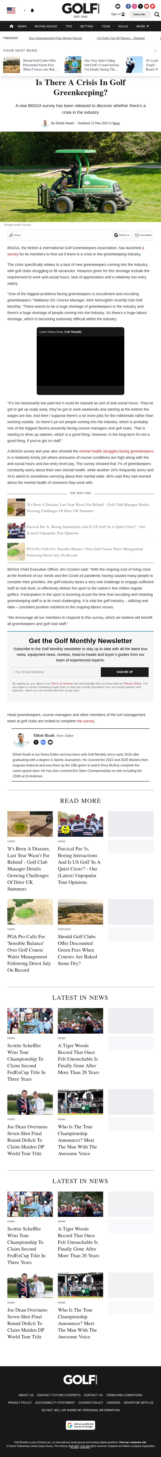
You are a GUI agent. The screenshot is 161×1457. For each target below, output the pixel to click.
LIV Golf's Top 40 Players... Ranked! (121, 38)
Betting (86, 26)
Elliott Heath (65, 123)
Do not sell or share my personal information (81, 1410)
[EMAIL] (51, 742)
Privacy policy (20, 1402)
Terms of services (62, 683)
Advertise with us (138, 1402)
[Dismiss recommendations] (155, 50)
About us (26, 1395)
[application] (81, 361)
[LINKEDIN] (44, 742)
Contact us (93, 1395)
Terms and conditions (124, 1395)
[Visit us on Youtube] (146, 6)
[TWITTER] (37, 742)
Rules (123, 26)
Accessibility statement (55, 1402)
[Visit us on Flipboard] (152, 6)
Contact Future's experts (58, 1395)
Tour (106, 26)
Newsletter (146, 235)
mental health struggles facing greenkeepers (116, 451)
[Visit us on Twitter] (140, 6)
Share (17, 235)
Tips (69, 26)
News (22, 26)
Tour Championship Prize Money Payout (55, 38)
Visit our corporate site (132, 1442)
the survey (85, 721)
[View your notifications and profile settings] (32, 10)
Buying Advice (46, 26)
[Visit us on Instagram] (134, 6)
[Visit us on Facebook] (128, 6)
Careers (113, 1402)
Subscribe (139, 14)
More (141, 26)
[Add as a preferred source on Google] (80, 1425)
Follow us (124, 235)
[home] (11, 26)
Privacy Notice (133, 683)
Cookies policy (90, 1402)
